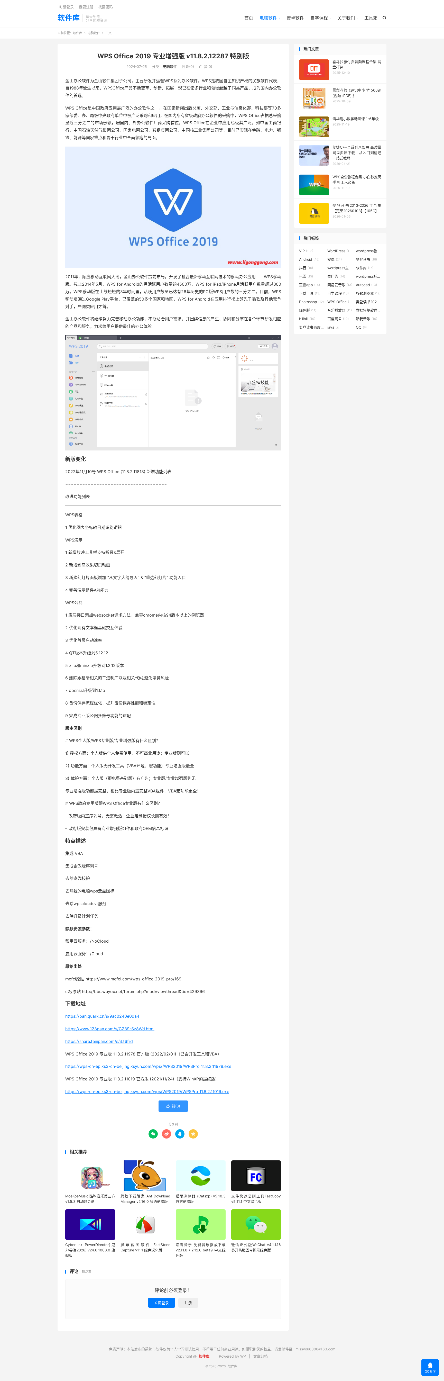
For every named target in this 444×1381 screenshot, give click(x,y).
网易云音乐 (339, 285)
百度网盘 (338, 319)
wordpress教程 (369, 251)
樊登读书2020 (369, 302)
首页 (248, 18)
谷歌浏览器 (368, 293)
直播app (309, 285)
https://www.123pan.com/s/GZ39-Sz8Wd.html (109, 1028)
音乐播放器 (339, 310)
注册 (188, 1303)
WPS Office (340, 302)
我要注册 (86, 7)
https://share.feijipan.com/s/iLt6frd (99, 1041)
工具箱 (370, 18)
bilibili (307, 319)
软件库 (69, 18)
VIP (306, 251)
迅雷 (306, 276)
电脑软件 (268, 18)
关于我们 (346, 18)
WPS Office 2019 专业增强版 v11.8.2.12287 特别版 (173, 56)
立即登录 (161, 1303)
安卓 (334, 259)
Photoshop (311, 302)
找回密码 (105, 7)
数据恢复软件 (369, 310)
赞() (205, 66)
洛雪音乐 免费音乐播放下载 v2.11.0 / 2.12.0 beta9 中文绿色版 (201, 1250)
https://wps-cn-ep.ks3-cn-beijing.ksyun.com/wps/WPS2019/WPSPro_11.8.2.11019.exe (147, 1091)
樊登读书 (366, 259)
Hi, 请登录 (66, 7)
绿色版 (307, 310)
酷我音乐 (366, 319)
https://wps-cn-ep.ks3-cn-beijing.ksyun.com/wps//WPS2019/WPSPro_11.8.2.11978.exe (148, 1066)
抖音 (306, 268)
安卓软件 (295, 18)
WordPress (340, 251)
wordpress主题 (340, 268)
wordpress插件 (369, 276)
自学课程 (319, 18)
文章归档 (260, 1356)
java (333, 327)
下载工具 (309, 293)
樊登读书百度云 (312, 327)
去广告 (336, 276)
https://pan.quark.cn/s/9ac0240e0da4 (102, 1016)
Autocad (366, 285)
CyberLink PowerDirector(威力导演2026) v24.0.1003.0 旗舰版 (90, 1250)
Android (309, 259)
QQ (361, 327)
